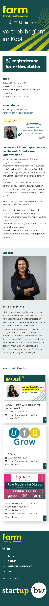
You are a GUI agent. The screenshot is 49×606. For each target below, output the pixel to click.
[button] (24, 556)
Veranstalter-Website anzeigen (18, 112)
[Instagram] (21, 22)
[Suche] (36, 22)
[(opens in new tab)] (24, 590)
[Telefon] (31, 22)
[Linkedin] (26, 22)
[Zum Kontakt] (10, 22)
